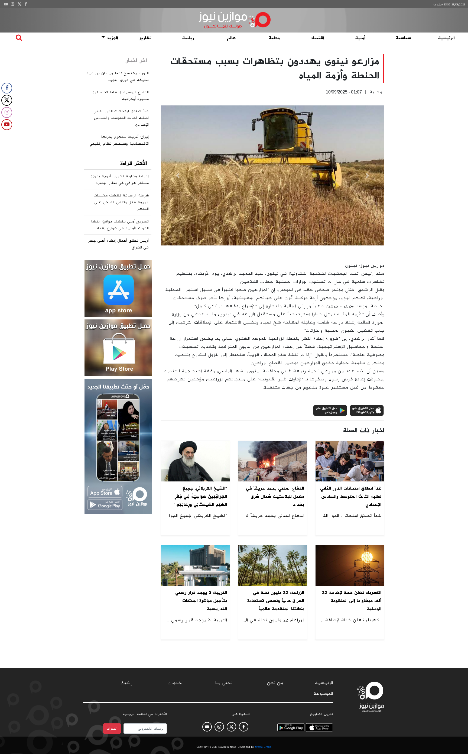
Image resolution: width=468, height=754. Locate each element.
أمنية (360, 38)
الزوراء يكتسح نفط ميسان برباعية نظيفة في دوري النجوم (117, 76)
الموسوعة (323, 694)
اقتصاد (317, 38)
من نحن (275, 683)
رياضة (188, 38)
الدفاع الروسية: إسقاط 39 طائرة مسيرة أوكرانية (121, 95)
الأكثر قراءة (133, 163)
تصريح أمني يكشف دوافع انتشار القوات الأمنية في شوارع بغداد (119, 225)
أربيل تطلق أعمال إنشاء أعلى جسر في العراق (118, 244)
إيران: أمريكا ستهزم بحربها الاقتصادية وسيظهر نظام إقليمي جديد (119, 143)
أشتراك (112, 728)
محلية (274, 38)
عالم (231, 38)
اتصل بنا (224, 683)
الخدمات (175, 683)
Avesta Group (263, 747)
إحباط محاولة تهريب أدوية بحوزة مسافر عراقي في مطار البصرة (120, 179)
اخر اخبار (136, 60)
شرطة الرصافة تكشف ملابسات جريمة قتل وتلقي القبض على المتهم (121, 202)
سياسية (403, 38)
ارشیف (126, 683)
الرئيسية (446, 38)
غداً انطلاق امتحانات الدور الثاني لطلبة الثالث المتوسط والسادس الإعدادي (121, 117)
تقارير (145, 38)
